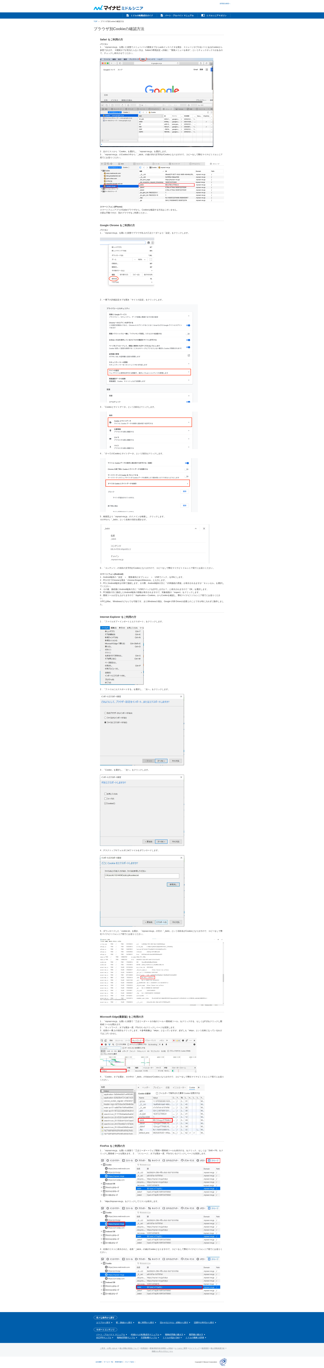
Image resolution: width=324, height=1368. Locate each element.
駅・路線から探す (124, 1322)
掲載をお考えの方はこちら (162, 1351)
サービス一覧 (108, 1362)
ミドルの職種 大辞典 (194, 1338)
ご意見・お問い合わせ (109, 1348)
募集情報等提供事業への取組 (161, 1348)
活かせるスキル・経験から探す (174, 1322)
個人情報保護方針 (218, 1348)
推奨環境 (205, 1348)
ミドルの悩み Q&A (171, 1338)
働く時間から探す (146, 1322)
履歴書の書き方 (196, 1334)
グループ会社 (129, 1362)
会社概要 (99, 1362)
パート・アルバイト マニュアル (179, 15)
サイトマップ (194, 1348)
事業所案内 (119, 1362)
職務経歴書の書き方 (174, 1334)
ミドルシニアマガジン (216, 15)
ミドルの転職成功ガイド (141, 15)
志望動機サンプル (149, 1338)
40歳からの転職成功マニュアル (145, 1334)
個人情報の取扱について (129, 1348)
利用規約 (144, 1348)
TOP (95, 21)
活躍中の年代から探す (204, 1322)
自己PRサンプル (103, 1338)
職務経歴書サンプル (126, 1338)
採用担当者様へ (225, 3)
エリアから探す (103, 1322)
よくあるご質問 (181, 1348)
